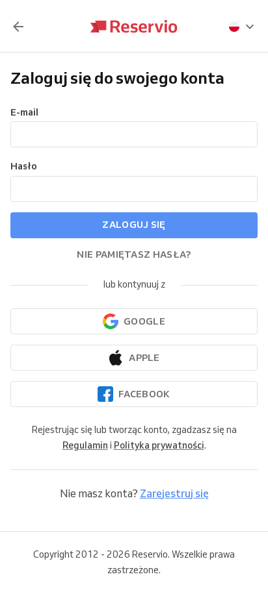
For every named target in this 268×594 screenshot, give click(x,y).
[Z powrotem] (18, 26)
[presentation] (242, 27)
